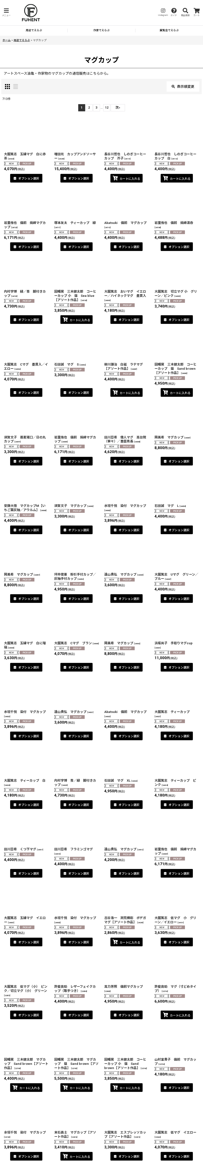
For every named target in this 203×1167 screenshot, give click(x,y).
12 (106, 107)
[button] (6, 12)
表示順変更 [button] (185, 87)
